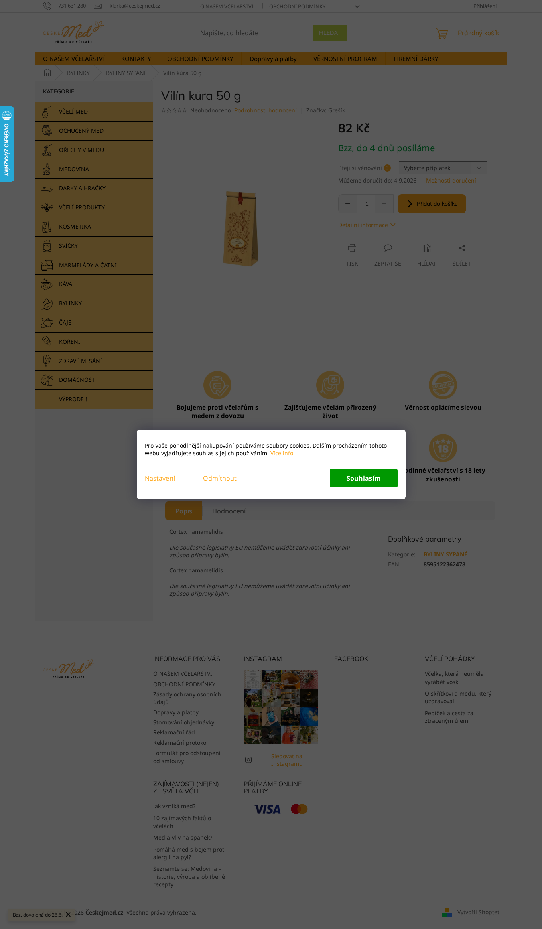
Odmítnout (220, 478)
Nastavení (160, 478)
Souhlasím (364, 478)
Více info (281, 453)
